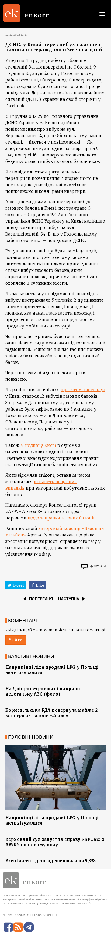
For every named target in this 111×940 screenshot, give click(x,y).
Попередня (41, 599)
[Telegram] (28, 927)
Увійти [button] (15, 639)
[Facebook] (8, 927)
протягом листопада (83, 389)
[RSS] (18, 927)
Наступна (68, 599)
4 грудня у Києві (38, 445)
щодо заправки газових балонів (62, 518)
